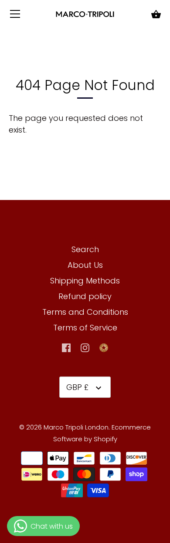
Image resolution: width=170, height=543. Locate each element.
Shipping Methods (85, 280)
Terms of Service (85, 327)
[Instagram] (85, 347)
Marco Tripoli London (76, 427)
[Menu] (15, 16)
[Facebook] (66, 347)
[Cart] (156, 15)
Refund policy (85, 296)
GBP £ (77, 387)
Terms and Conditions (85, 311)
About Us (85, 265)
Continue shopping (66, 129)
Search (85, 249)
